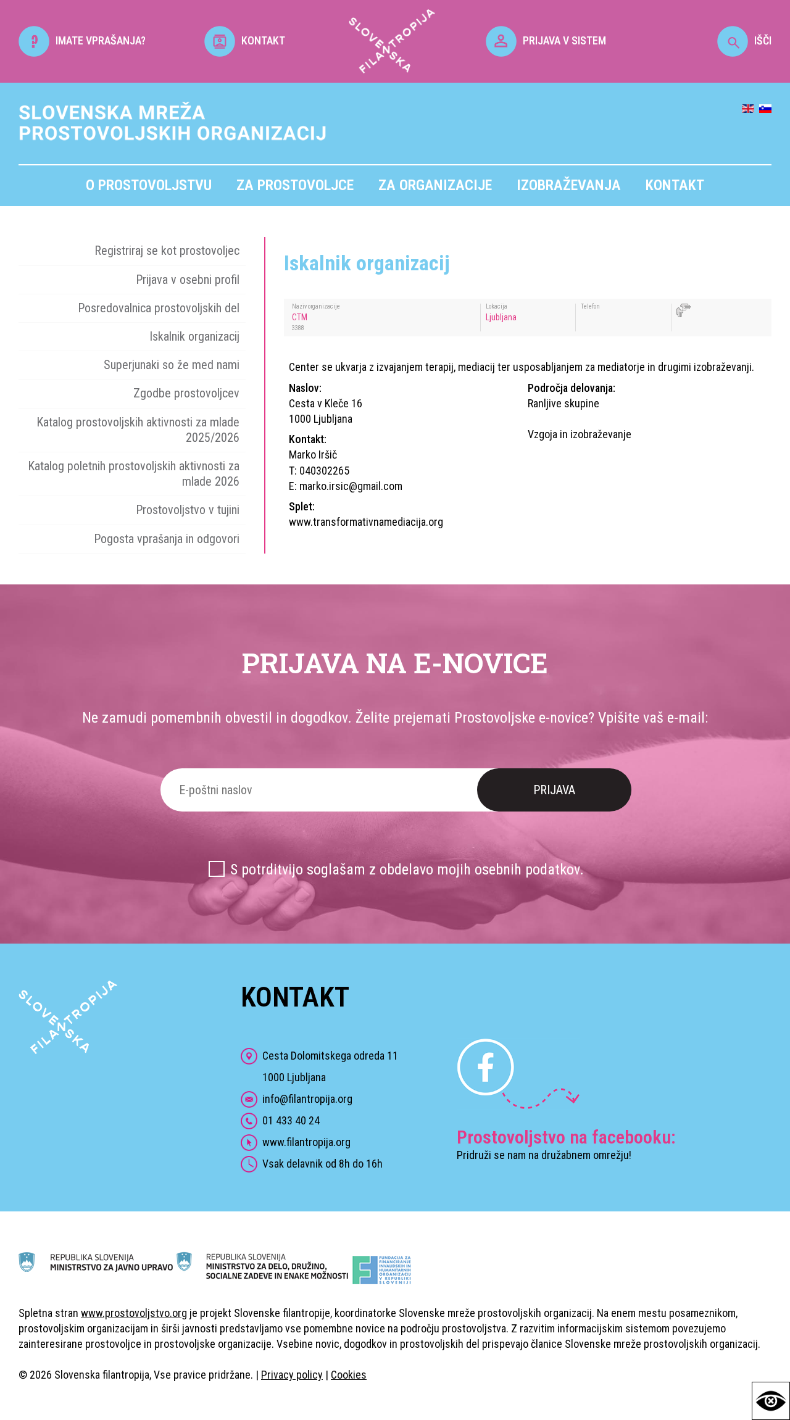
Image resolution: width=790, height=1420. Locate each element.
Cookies (349, 1374)
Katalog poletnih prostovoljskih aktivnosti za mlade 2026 (133, 474)
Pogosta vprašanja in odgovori (166, 538)
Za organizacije (435, 185)
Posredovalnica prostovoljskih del (158, 308)
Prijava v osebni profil (187, 279)
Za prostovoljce (295, 185)
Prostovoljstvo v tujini (187, 509)
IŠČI (762, 40)
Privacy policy (292, 1374)
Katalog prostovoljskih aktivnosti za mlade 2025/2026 (137, 430)
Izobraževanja (569, 185)
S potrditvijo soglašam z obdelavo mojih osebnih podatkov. (407, 869)
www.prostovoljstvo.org (134, 1312)
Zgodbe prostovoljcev (186, 393)
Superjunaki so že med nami (171, 364)
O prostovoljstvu (149, 185)
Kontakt (675, 185)
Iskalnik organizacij (194, 336)
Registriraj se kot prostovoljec (166, 250)
